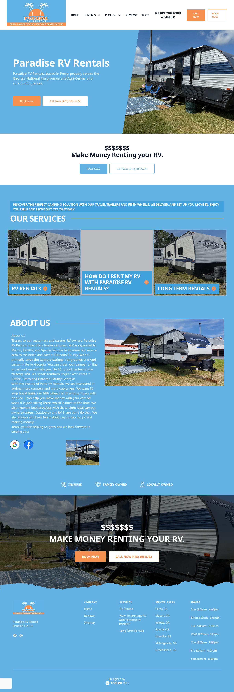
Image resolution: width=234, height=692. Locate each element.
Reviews (131, 15)
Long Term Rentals (132, 631)
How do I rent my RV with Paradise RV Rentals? (132, 620)
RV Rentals (126, 609)
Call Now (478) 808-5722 (65, 101)
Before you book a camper (168, 15)
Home (75, 15)
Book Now (215, 15)
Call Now (196, 15)
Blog (146, 15)
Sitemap (89, 622)
